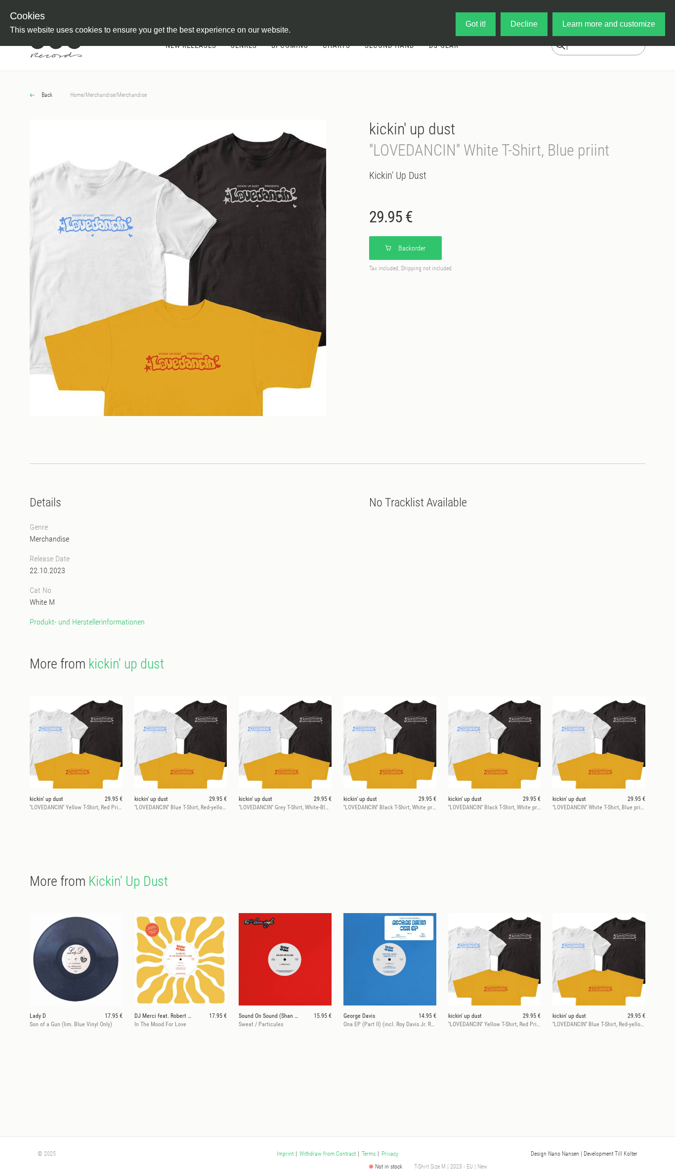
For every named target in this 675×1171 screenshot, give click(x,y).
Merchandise (100, 94)
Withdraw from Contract (327, 1153)
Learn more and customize (608, 24)
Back (46, 94)
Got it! (475, 24)
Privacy (389, 1153)
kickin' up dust (412, 129)
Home (77, 94)
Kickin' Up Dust (397, 175)
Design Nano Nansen (555, 1153)
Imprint (285, 1153)
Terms (369, 1153)
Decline (524, 24)
